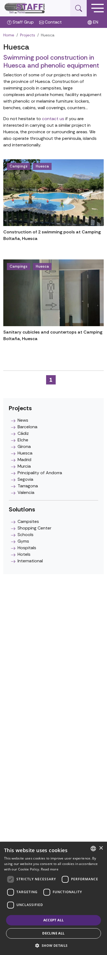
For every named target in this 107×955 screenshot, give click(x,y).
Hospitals (27, 548)
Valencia (26, 492)
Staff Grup (23, 22)
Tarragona (28, 486)
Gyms (23, 541)
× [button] (101, 848)
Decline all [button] (53, 933)
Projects (27, 35)
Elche (23, 440)
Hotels (24, 554)
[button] (53, 945)
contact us (53, 118)
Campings (18, 166)
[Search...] (78, 8)
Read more (49, 869)
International (30, 561)
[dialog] (53, 898)
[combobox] (93, 848)
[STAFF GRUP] (25, 8)
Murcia (24, 466)
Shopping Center (34, 528)
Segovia (25, 479)
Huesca (42, 166)
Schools (25, 534)
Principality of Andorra (40, 473)
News (23, 420)
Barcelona (27, 427)
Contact (53, 22)
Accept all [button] (53, 920)
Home (8, 35)
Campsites (28, 521)
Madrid (24, 459)
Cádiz (23, 433)
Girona (24, 446)
